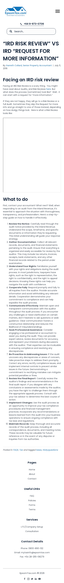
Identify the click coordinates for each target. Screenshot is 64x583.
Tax (21, 449)
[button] (32, 24)
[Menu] (57, 11)
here (48, 89)
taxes (39, 449)
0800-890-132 (35, 548)
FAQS (15, 449)
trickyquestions (50, 449)
